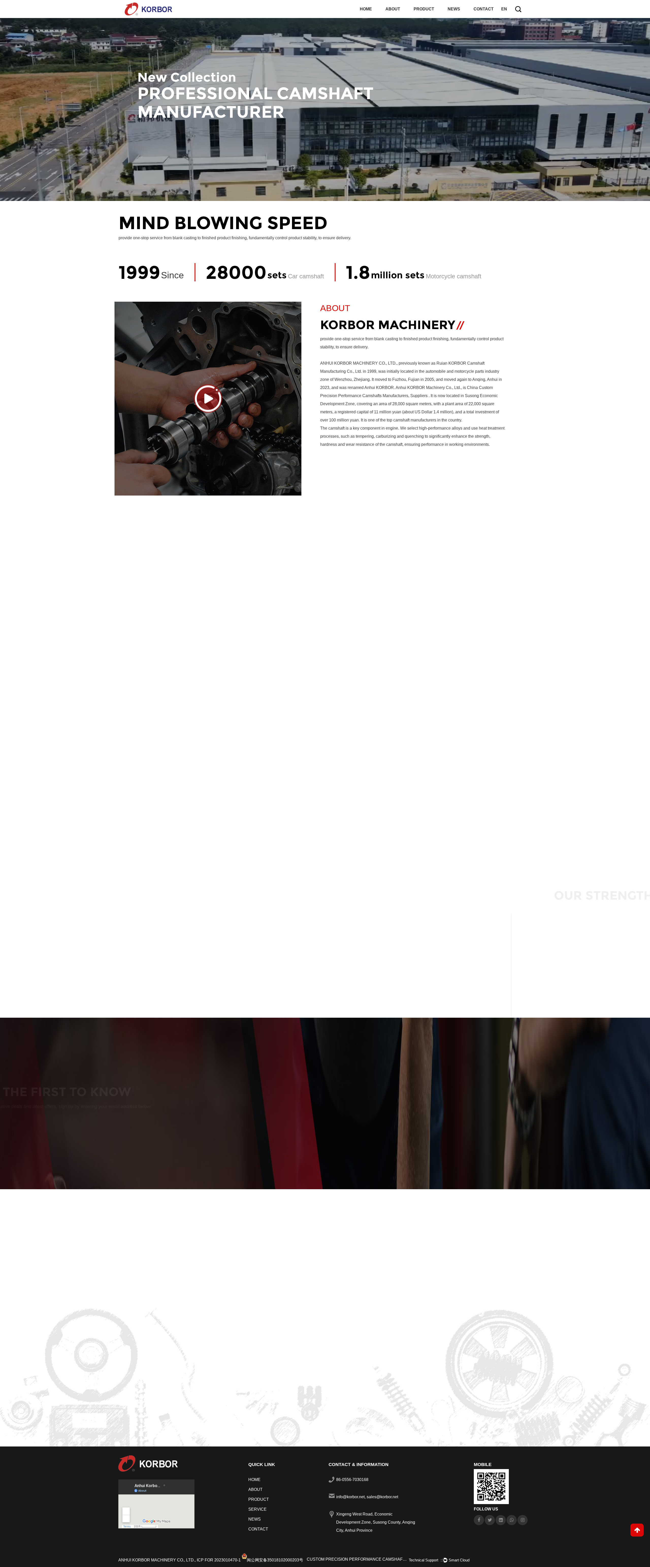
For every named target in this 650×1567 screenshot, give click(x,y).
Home (366, 9)
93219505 (273, 694)
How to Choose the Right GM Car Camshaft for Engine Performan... (327, 1398)
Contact (484, 9)
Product (424, 9)
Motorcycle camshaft (571, 770)
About (392, 9)
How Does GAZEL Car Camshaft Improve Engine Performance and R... (463, 1398)
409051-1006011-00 (491, 694)
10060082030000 (382, 694)
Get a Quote (160, 1125)
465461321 (164, 694)
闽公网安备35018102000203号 (275, 1560)
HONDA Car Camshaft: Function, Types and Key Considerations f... (190, 1398)
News (454, 9)
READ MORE (339, 479)
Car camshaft (277, 763)
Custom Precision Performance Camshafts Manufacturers (357, 1559)
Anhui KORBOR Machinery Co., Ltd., (157, 1560)
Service (257, 1509)
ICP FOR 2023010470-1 (219, 1560)
